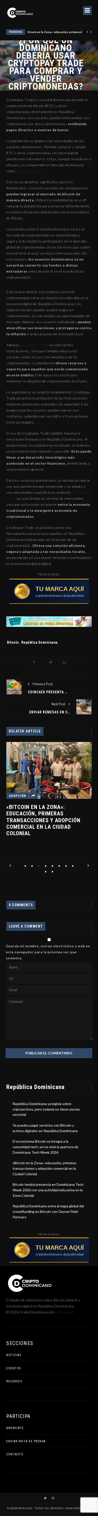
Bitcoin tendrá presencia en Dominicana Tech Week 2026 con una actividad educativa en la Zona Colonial (48, 1189)
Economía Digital (52, 784)
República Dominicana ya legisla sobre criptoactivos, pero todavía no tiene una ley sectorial (46, 1109)
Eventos (13, 1368)
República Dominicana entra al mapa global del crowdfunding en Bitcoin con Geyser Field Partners (48, 1211)
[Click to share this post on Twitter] (50, 662)
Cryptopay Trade (34, 345)
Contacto (14, 1454)
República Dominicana (39, 642)
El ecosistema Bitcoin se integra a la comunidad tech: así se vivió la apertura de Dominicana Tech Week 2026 (45, 1146)
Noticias (13, 1355)
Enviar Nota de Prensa (26, 1441)
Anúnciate (15, 1428)
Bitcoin (13, 642)
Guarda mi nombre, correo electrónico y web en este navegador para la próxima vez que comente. (48, 952)
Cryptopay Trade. (29, 171)
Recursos (14, 1381)
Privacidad (66, 1312)
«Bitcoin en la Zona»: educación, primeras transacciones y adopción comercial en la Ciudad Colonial (44, 1168)
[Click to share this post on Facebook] (33, 662)
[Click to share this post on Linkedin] (64, 662)
